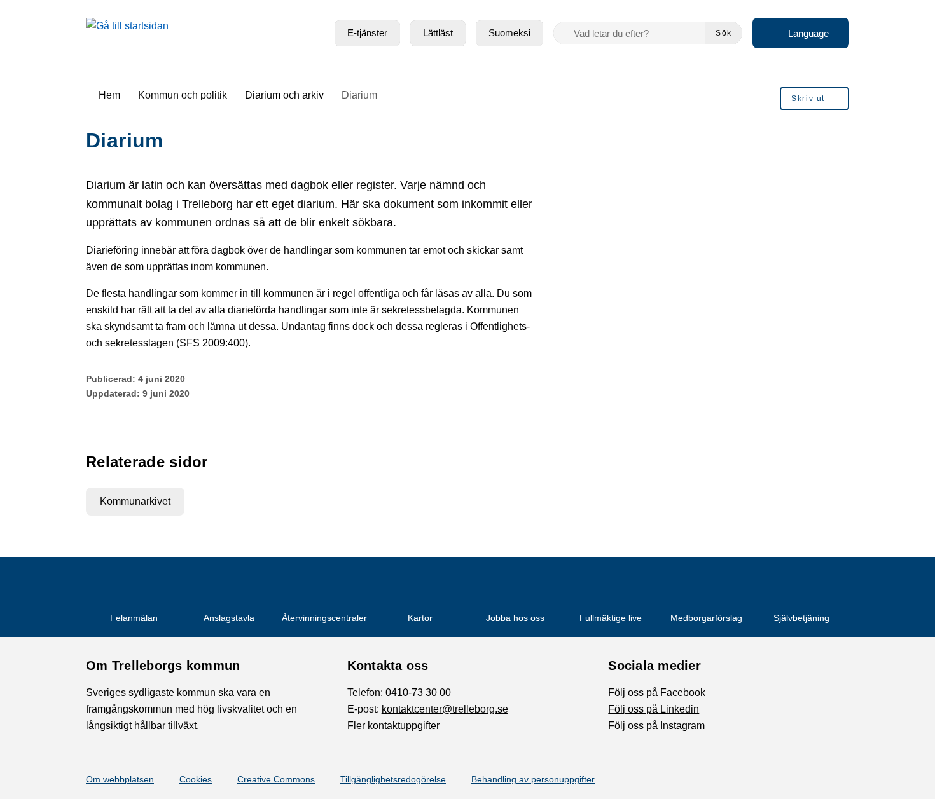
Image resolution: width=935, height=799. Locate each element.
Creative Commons (276, 779)
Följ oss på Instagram (656, 725)
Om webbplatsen (120, 779)
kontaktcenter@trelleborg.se (445, 709)
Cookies (195, 779)
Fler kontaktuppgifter (393, 725)
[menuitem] (367, 33)
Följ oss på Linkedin (653, 709)
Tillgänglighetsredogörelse (393, 779)
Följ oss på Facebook (656, 692)
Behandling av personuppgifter (533, 779)
